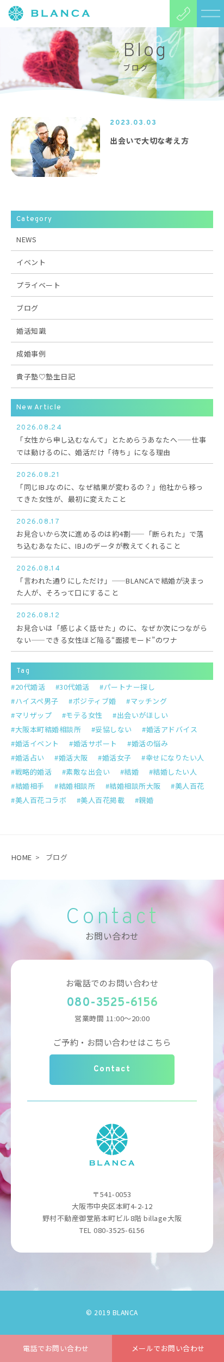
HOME (21, 857)
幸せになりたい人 (175, 757)
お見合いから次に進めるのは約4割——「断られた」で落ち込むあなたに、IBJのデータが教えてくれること (110, 534)
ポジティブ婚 (94, 701)
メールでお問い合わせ (168, 1348)
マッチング (148, 701)
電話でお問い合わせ (56, 1348)
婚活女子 (117, 757)
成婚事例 (31, 353)
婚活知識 (31, 331)
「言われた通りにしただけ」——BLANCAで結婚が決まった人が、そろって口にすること (110, 581)
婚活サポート (95, 743)
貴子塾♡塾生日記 (45, 376)
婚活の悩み (150, 743)
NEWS (26, 239)
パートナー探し (129, 687)
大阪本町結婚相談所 (48, 729)
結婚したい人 (175, 771)
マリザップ (33, 715)
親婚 (146, 800)
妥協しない (113, 729)
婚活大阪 (73, 757)
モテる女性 (84, 715)
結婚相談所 (77, 786)
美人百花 (189, 786)
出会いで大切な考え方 (149, 140)
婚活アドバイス (171, 729)
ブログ (27, 308)
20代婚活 (30, 687)
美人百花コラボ (40, 800)
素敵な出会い (88, 771)
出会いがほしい (142, 715)
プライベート (38, 285)
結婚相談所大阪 (135, 786)
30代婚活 (74, 687)
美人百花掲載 (102, 800)
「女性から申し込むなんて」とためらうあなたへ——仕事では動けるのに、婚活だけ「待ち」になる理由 (111, 440)
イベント (31, 262)
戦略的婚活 (33, 771)
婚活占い (30, 757)
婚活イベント (37, 743)
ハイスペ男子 (37, 701)
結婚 (131, 771)
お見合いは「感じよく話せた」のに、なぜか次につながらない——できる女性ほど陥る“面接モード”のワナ (111, 628)
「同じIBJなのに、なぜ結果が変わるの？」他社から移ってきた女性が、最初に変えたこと (109, 487)
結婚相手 (30, 786)
